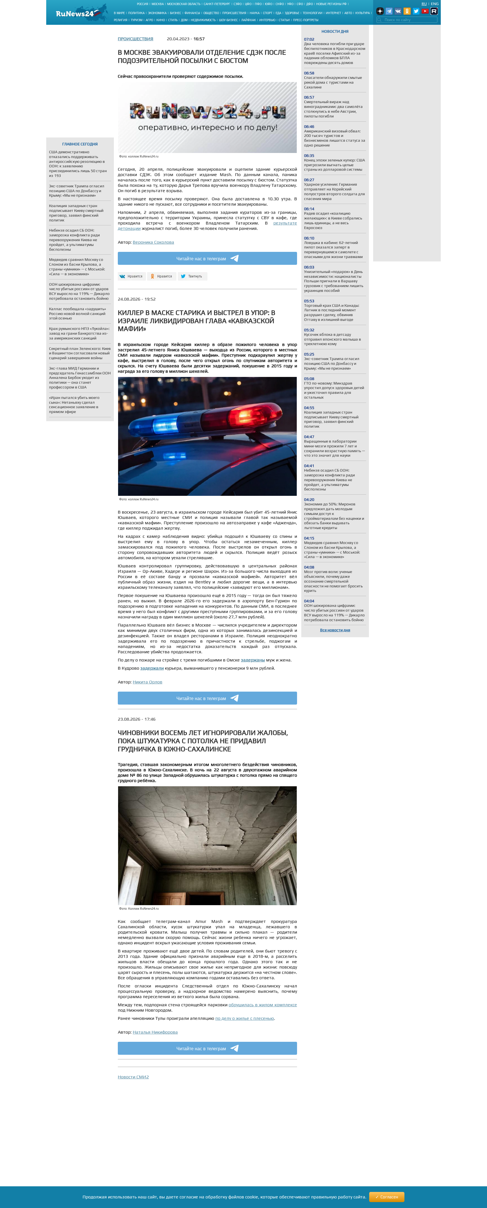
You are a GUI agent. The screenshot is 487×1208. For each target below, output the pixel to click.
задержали (152, 668)
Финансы (192, 13)
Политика (136, 13)
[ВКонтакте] (131, 274)
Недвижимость (203, 20)
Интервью (267, 20)
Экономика (157, 13)
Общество (211, 13)
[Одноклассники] (162, 274)
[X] (192, 274)
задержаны (253, 660)
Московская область (183, 4)
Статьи (284, 20)
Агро (149, 20)
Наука (255, 13)
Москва (158, 4)
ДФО (309, 4)
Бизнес (175, 13)
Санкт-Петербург (217, 4)
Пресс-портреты (305, 20)
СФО (300, 4)
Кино (160, 20)
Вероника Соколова (153, 242)
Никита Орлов (147, 682)
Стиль (173, 20)
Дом (184, 20)
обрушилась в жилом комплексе (263, 1004)
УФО (290, 4)
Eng (435, 3)
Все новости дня (335, 630)
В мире (119, 13)
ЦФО (248, 4)
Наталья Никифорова (155, 1032)
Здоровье (292, 13)
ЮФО (268, 4)
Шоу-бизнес (228, 20)
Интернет (333, 13)
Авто (348, 13)
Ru (424, 3)
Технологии (312, 13)
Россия (142, 4)
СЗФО (238, 4)
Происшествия (234, 13)
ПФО (258, 4)
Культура (362, 13)
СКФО (280, 4)
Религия (120, 20)
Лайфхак (248, 20)
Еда (278, 13)
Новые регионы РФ (331, 4)
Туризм (136, 20)
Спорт (267, 13)
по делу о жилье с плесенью (244, 1018)
